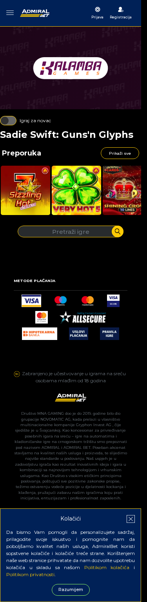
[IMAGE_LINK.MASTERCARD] (87, 298)
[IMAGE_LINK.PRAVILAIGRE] (109, 331)
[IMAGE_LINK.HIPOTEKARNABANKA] (39, 331)
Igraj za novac (35, 120)
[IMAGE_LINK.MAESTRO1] (60, 298)
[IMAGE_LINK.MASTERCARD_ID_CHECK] (41, 315)
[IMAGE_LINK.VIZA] (31, 298)
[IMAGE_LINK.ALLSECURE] (83, 315)
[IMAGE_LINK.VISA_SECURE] (113, 298)
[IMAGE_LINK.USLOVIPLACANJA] (78, 331)
